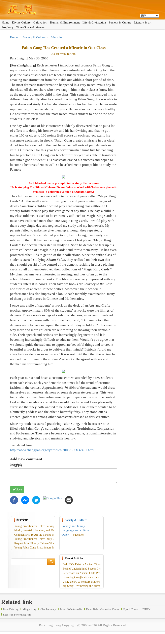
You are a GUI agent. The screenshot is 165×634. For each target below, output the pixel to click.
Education (57, 37)
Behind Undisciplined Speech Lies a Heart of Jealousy (93, 568)
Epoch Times (130, 609)
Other (65, 534)
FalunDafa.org (11, 609)
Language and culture (75, 530)
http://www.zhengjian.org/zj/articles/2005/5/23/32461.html (52, 450)
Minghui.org (29, 609)
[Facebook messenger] (25, 499)
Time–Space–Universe (30, 27)
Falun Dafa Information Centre (102, 609)
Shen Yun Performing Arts (17, 614)
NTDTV (146, 609)
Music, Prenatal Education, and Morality (37, 530)
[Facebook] (14, 499)
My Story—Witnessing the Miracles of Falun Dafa (91, 585)
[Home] (82, 9)
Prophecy (7, 27)
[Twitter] (36, 499)
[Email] (69, 499)
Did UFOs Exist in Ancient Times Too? (85, 564)
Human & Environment (65, 22)
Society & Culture (120, 22)
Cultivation (40, 22)
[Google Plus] (52, 498)
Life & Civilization (94, 22)
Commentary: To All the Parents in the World (40, 534)
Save (18, 489)
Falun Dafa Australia (71, 609)
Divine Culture (21, 22)
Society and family (73, 526)
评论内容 (16, 465)
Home (5, 22)
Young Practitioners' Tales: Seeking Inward (39, 526)
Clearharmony (48, 609)
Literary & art (142, 22)
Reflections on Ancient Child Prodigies (85, 573)
